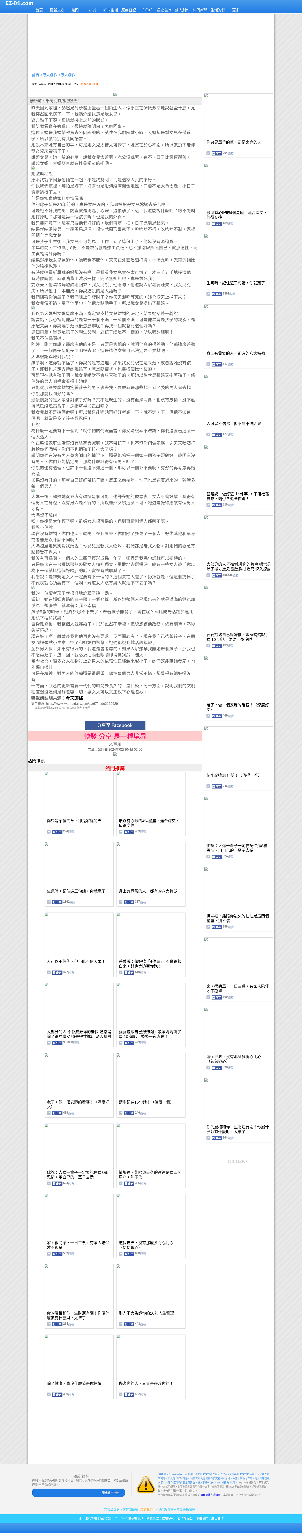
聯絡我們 (146, 1509)
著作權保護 (185, 1518)
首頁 (39, 10)
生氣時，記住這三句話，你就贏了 (76, 891)
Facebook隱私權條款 (129, 1518)
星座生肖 (164, 10)
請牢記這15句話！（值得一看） (146, 1102)
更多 (236, 10)
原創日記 (128, 10)
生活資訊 (218, 10)
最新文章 (57, 10)
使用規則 (106, 1518)
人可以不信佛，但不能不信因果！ (76, 961)
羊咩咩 (146, 10)
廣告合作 (217, 1518)
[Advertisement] (151, 42)
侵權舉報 (168, 1518)
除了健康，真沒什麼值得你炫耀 (74, 1383)
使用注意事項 (87, 1518)
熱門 (75, 10)
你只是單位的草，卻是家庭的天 (74, 821)
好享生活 (110, 10)
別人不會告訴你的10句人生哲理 (146, 1313)
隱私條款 (152, 1518)
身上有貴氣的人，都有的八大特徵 (148, 891)
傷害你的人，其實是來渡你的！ (146, 1383)
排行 (93, 10)
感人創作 (182, 10)
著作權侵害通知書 (210, 1495)
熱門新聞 (200, 10)
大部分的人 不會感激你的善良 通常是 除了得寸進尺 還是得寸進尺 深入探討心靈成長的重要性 (79, 1037)
